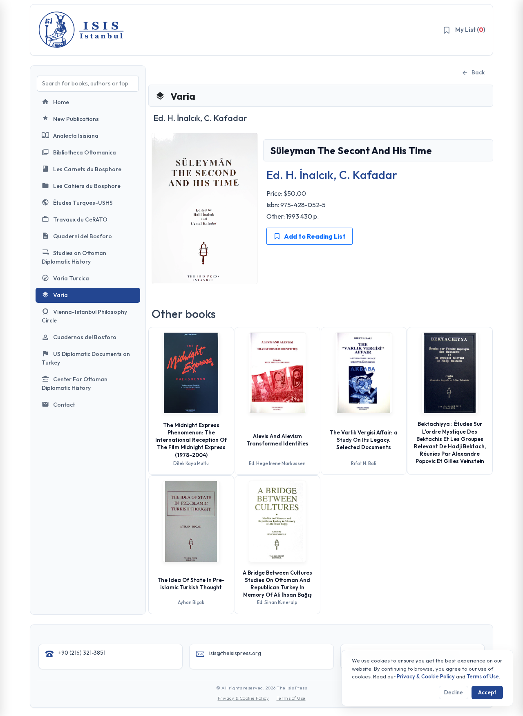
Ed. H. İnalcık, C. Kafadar (331, 175)
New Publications (76, 119)
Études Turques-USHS (83, 202)
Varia (60, 295)
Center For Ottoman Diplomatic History (74, 384)
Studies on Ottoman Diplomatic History (74, 257)
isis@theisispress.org (235, 653)
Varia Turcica (71, 278)
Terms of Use (291, 698)
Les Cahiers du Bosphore (87, 186)
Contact (64, 404)
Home (61, 102)
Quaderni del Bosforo (82, 236)
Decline (453, 692)
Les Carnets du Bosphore (87, 169)
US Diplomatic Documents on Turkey (86, 358)
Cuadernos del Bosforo (84, 337)
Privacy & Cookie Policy (243, 698)
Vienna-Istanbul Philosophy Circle (84, 316)
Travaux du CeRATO (80, 219)
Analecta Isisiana (75, 135)
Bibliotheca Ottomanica (84, 152)
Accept (487, 692)
